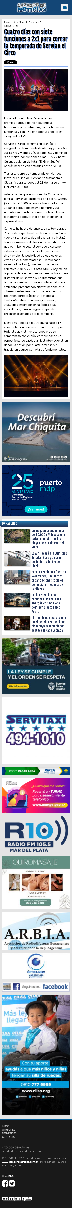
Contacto (8, 1137)
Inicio (5, 1126)
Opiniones (8, 1129)
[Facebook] (5, 1185)
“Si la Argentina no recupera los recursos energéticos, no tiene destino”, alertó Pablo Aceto (46, 603)
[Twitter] (12, 1185)
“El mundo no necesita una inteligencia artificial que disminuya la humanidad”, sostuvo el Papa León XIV (49, 624)
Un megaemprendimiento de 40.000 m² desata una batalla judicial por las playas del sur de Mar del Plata (48, 539)
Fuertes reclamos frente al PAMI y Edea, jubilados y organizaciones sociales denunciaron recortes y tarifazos (49, 580)
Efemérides (9, 1133)
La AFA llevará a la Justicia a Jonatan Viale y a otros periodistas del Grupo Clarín (50, 559)
